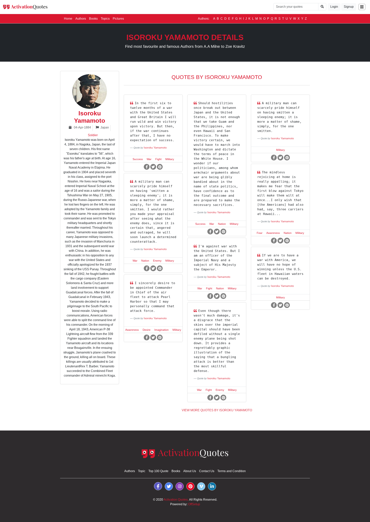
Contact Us (206, 471)
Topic (141, 471)
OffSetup (194, 504)
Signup (349, 6)
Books (93, 18)
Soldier (93, 135)
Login (334, 6)
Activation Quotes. (176, 499)
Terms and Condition (231, 471)
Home (69, 18)
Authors (80, 18)
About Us (189, 471)
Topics (105, 18)
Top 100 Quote (158, 471)
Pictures (118, 18)
